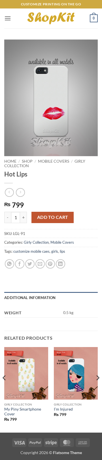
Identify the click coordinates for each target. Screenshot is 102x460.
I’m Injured (63, 409)
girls (54, 251)
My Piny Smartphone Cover (22, 412)
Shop (27, 161)
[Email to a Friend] (40, 264)
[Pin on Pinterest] (50, 264)
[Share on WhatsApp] (9, 264)
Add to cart (52, 217)
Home (10, 161)
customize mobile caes (31, 251)
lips (62, 251)
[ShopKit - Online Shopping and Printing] (51, 18)
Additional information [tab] (30, 297)
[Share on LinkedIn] (60, 264)
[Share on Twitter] (30, 264)
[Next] (97, 389)
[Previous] (4, 389)
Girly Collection (36, 242)
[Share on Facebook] (19, 264)
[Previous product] (20, 192)
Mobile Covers (53, 161)
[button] (7, 18)
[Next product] (9, 192)
